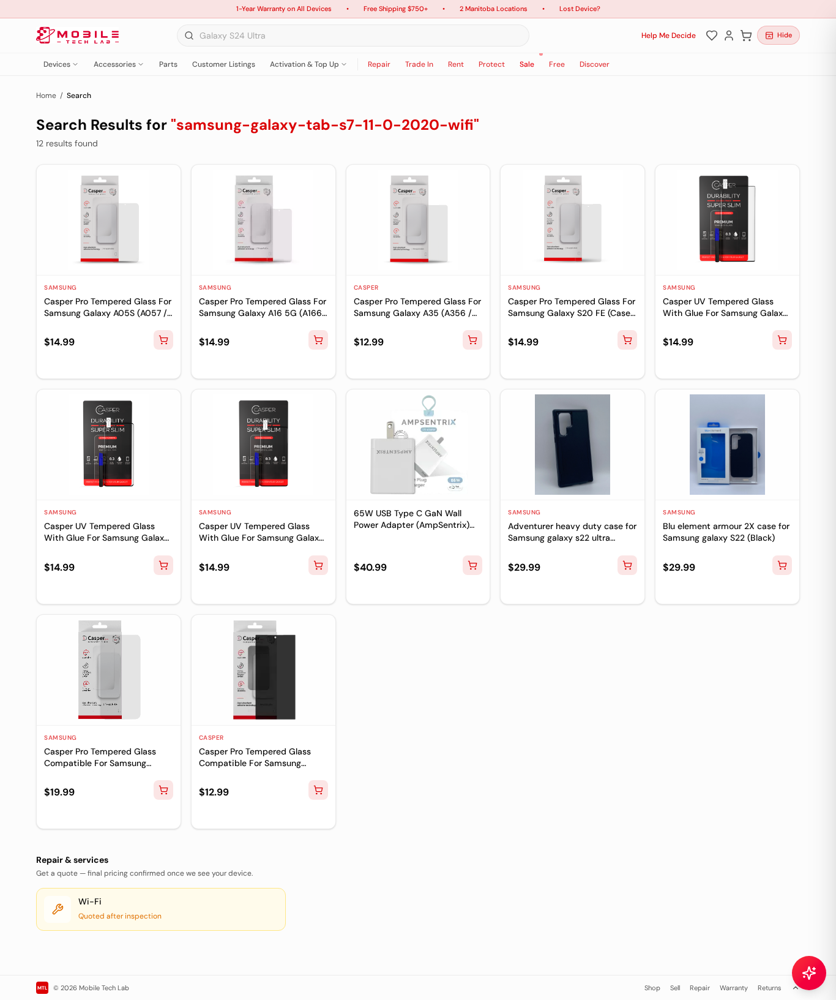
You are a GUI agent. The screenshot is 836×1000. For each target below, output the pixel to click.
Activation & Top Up (304, 64)
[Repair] (52, 364)
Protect (492, 64)
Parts (168, 64)
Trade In (419, 64)
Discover (595, 64)
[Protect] (91, 364)
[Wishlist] (712, 35)
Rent (456, 64)
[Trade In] (72, 364)
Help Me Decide (668, 35)
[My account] (729, 35)
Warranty (734, 987)
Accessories (115, 64)
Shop (652, 987)
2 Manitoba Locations (494, 8)
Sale (527, 64)
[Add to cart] (163, 340)
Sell (675, 987)
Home (46, 95)
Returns (770, 987)
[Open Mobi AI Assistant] (809, 973)
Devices (56, 64)
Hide (784, 35)
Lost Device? (579, 8)
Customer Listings (223, 64)
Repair (379, 64)
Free (557, 64)
